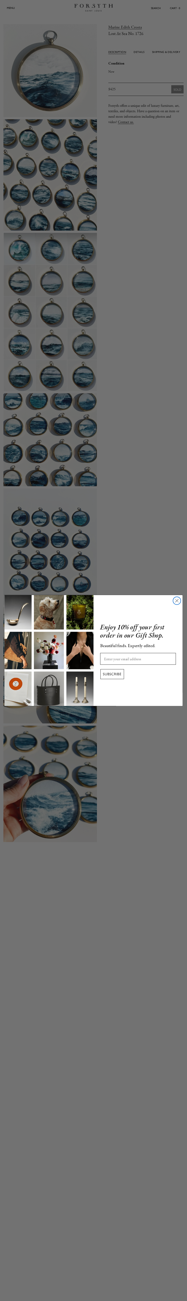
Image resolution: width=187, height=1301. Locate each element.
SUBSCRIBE (112, 674)
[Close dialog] (177, 601)
